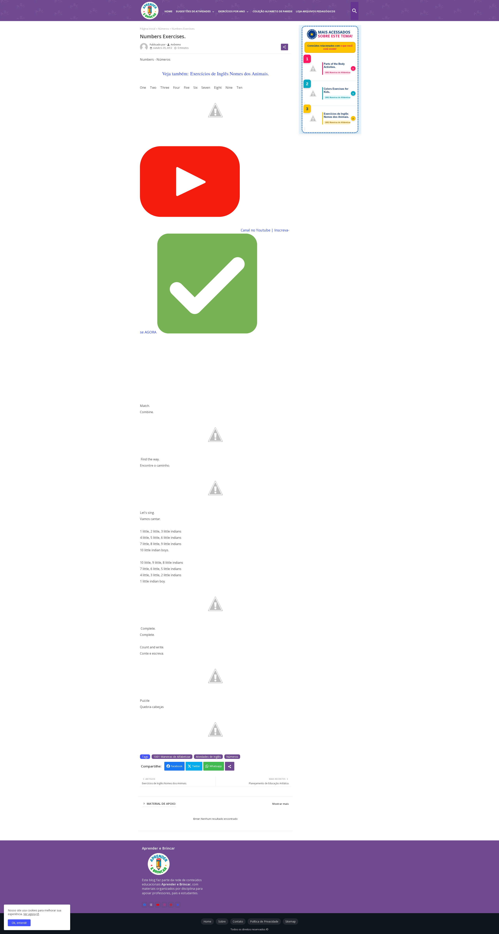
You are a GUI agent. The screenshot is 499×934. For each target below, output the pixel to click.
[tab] (168, 9)
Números (163, 28)
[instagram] (164, 904)
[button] (354, 11)
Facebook (176, 766)
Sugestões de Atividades (193, 11)
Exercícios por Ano (231, 11)
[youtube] (157, 904)
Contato (238, 921)
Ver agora (29, 914)
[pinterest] (171, 904)
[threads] (151, 904)
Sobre (222, 921)
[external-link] (177, 904)
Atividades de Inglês (208, 757)
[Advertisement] (215, 369)
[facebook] (144, 904)
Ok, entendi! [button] (19, 923)
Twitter (196, 766)
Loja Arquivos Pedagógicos (315, 11)
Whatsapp (216, 766)
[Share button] (229, 766)
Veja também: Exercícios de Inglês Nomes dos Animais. (215, 73)
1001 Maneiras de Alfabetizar (172, 757)
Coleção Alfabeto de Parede (272, 11)
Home (168, 11)
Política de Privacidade (264, 921)
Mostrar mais (280, 804)
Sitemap (290, 921)
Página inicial (147, 28)
